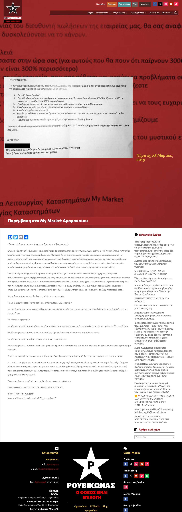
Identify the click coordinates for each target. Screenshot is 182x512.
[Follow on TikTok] (176, 4)
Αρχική (90, 13)
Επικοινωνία (167, 13)
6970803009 (52, 464)
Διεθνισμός (154, 13)
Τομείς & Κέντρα (137, 13)
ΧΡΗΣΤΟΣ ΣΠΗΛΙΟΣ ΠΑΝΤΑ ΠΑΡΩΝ (151, 298)
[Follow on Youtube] (171, 4)
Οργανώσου (80, 507)
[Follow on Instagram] (165, 4)
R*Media (95, 507)
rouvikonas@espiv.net (48, 469)
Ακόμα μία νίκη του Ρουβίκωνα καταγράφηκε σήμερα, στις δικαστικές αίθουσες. (152, 316)
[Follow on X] (160, 4)
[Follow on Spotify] (147, 476)
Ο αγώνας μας (119, 13)
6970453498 (40, 482)
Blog (105, 507)
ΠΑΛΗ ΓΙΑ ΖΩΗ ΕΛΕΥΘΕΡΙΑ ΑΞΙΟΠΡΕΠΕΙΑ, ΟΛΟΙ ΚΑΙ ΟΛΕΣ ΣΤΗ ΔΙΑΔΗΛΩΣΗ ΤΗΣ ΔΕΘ (151, 419)
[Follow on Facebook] (155, 4)
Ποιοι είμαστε (102, 13)
